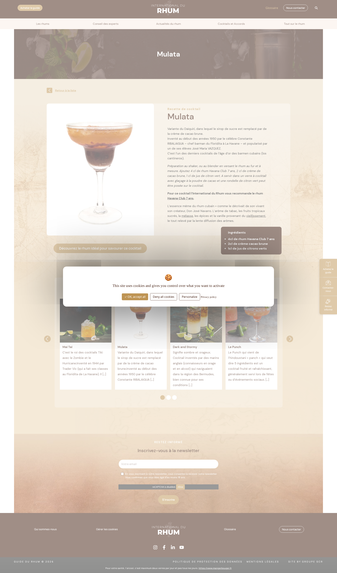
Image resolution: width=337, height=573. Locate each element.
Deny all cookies (163, 297)
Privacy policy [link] (209, 297)
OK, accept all (136, 297)
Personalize (189, 297)
